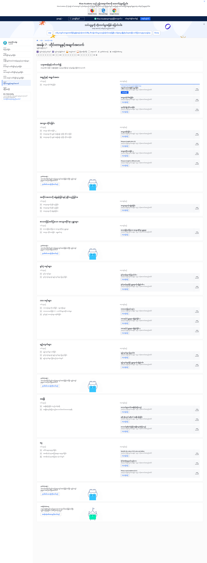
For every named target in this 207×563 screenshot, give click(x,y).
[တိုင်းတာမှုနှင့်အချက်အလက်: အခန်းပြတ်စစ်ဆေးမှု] (96, 55)
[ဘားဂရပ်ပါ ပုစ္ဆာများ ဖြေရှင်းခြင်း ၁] (72, 55)
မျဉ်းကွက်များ (45, 344)
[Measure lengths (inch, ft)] (47, 55)
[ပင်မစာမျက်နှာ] (37, 40)
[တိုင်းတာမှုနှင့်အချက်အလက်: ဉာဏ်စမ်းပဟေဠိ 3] (78, 55)
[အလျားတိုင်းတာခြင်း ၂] (49, 55)
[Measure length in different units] (51, 55)
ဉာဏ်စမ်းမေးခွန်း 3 (44, 378)
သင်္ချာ (41, 40)
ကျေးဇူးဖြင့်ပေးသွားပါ (114, 18)
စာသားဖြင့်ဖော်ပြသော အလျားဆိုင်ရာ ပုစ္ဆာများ (59, 222)
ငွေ (41, 443)
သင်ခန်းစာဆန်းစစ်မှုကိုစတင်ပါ (11, 99)
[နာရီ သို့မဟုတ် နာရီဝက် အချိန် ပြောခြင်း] (83, 55)
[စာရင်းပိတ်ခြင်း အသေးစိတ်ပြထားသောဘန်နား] (204, 24)
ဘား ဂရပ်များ (45, 301)
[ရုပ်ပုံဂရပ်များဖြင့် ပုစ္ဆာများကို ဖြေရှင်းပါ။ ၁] (65, 55)
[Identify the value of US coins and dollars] (87, 55)
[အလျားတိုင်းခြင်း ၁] (44, 55)
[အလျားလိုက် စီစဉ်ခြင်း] (40, 55)
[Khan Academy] (101, 18)
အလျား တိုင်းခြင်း (47, 123)
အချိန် (42, 399)
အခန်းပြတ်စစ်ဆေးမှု (45, 506)
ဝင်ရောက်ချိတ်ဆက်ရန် (131, 18)
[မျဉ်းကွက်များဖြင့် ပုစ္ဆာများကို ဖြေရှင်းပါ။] (76, 55)
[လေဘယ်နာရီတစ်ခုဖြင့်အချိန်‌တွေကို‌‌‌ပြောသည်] (85, 55)
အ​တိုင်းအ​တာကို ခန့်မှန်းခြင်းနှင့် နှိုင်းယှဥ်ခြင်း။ (59, 197)
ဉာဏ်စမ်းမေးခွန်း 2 (44, 245)
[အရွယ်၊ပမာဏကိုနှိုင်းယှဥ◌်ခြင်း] (38, 55)
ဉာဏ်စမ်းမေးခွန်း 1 (44, 176)
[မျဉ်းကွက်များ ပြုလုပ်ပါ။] (74, 55)
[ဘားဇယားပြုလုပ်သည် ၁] (67, 55)
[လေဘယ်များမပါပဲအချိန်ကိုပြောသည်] (81, 55)
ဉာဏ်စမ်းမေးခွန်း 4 (44, 486)
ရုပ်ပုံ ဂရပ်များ (46, 266)
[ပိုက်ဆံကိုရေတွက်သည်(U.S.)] (90, 55)
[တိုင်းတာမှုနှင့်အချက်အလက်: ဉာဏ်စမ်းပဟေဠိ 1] (53, 55)
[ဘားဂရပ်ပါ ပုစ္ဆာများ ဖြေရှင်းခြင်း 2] (69, 55)
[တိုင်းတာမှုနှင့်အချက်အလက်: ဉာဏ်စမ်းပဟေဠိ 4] (94, 55)
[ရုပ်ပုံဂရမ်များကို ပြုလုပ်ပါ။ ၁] (62, 55)
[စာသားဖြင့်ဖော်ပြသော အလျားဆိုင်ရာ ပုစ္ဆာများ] (58, 55)
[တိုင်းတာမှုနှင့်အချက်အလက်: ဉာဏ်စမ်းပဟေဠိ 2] (60, 55)
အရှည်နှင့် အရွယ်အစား (49, 77)
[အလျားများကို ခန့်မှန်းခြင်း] (56, 55)
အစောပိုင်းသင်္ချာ (48, 40)
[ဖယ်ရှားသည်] (204, 1)
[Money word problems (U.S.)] (92, 55)
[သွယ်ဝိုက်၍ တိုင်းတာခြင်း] (42, 55)
